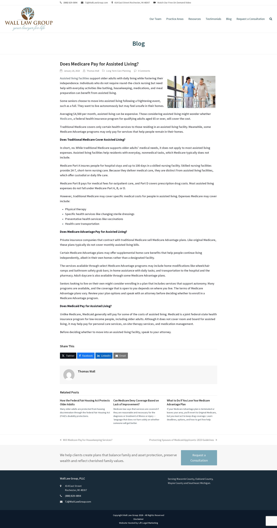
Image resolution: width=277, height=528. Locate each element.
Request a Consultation (199, 457)
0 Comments (144, 70)
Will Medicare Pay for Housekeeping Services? (86, 440)
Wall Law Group (130, 515)
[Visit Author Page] (69, 374)
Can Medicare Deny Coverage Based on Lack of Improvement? (136, 402)
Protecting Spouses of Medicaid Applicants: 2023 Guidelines (181, 440)
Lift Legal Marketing (148, 522)
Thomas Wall (93, 70)
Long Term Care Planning (118, 70)
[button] (271, 19)
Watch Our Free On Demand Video (174, 2)
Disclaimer (138, 518)
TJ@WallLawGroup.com (96, 2)
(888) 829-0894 (70, 2)
